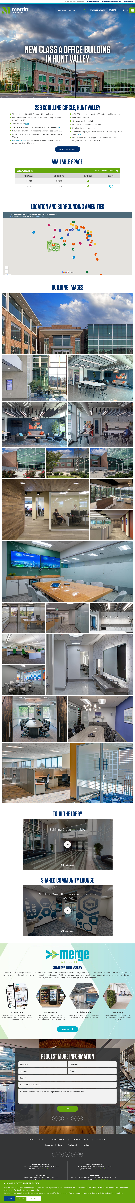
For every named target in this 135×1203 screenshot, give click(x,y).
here (27, 124)
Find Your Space (48, 9)
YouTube (80, 1118)
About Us (43, 1140)
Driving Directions (48, 1169)
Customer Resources (80, 1140)
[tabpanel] (67, 51)
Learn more (66, 1029)
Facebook (54, 1118)
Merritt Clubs (128, 1)
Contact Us (114, 10)
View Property (32, 171)
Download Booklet (67, 149)
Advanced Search (97, 10)
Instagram (61, 1118)
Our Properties (59, 1140)
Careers (60, 1145)
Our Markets (100, 1140)
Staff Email (86, 1145)
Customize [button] (34, 1198)
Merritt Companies (93, 1)
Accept (10, 1198)
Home (31, 1140)
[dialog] (67, 1191)
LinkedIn (73, 1118)
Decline (21, 1198)
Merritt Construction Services (111, 1)
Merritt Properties (15, 10)
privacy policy (34, 1190)
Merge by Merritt (19, 140)
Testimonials (72, 1145)
